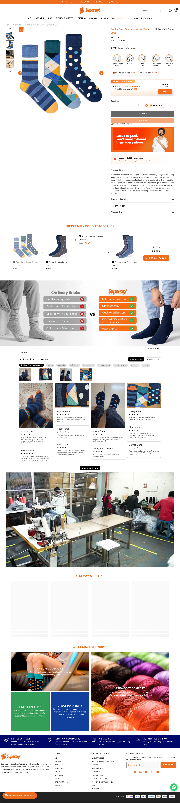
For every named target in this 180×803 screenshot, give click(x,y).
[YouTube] (146, 772)
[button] (20, 73)
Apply (163, 92)
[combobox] (150, 11)
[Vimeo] (157, 772)
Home (8, 25)
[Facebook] (129, 772)
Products (17, 25)
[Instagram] (135, 772)
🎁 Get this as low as (124, 73)
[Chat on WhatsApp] (174, 787)
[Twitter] (152, 772)
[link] (29, 632)
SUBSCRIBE (168, 765)
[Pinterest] (140, 772)
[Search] (152, 11)
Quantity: (115, 101)
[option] (61, 73)
